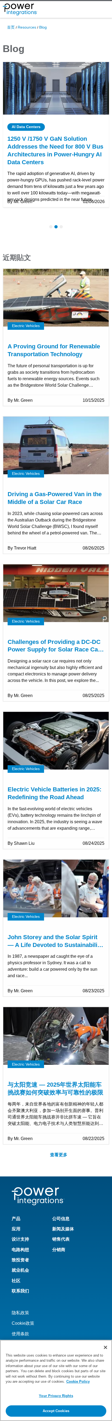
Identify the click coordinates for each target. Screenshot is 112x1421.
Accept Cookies (56, 1411)
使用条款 (20, 1333)
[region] (56, 1380)
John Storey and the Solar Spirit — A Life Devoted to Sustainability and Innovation (55, 945)
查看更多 (58, 1154)
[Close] (105, 1347)
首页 (11, 27)
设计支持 (20, 1239)
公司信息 (61, 1218)
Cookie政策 (23, 1323)
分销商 (58, 1249)
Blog (43, 27)
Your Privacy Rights (56, 1396)
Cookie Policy (78, 1381)
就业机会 (20, 1270)
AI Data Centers (26, 127)
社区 (16, 1280)
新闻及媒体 (63, 1229)
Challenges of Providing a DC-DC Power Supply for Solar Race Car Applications (54, 650)
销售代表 (61, 1239)
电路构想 (20, 1249)
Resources (27, 27)
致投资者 (20, 1260)
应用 (16, 1229)
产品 (16, 1218)
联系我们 (20, 1291)
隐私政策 (20, 1312)
